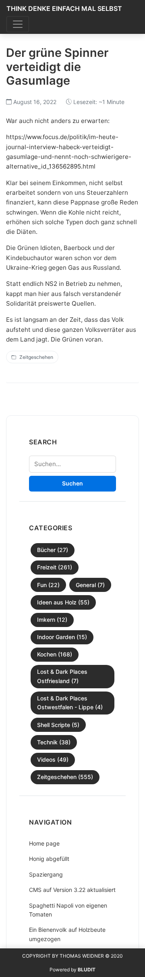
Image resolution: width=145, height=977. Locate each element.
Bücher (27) (52, 549)
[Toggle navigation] (17, 24)
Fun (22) (48, 584)
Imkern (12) (52, 619)
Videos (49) (52, 759)
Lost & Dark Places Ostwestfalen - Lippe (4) (70, 702)
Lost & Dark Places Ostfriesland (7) (62, 676)
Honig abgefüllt (49, 858)
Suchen (72, 483)
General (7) (90, 584)
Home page (44, 843)
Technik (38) (53, 742)
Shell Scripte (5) (58, 724)
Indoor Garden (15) (62, 636)
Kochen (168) (54, 654)
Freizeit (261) (54, 567)
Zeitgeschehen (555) (65, 776)
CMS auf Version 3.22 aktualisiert (72, 889)
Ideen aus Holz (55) (63, 602)
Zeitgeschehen (36, 357)
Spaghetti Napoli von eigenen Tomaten (68, 910)
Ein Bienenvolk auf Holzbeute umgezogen (67, 934)
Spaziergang (46, 874)
